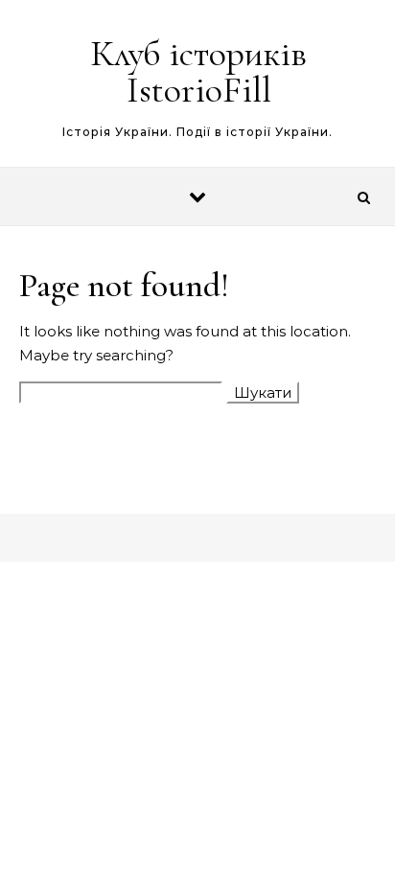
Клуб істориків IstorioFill (198, 72)
